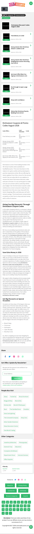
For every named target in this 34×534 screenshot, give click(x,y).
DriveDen (26, 409)
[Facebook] (5, 356)
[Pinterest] (14, 356)
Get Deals (30, 34)
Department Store (9, 455)
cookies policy (6, 385)
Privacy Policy (22, 485)
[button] (4, 9)
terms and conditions (16, 385)
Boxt (5, 409)
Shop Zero (24, 418)
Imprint (25, 496)
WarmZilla (18, 401)
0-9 (3, 502)
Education (18, 447)
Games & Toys (8, 447)
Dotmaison (6, 18)
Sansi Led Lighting (9, 413)
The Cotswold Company (11, 418)
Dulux (5, 396)
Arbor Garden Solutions (11, 422)
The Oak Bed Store (15, 409)
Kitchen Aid (7, 405)
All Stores (23, 491)
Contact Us (11, 491)
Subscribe (17, 378)
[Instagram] (18, 356)
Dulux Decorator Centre (11, 426)
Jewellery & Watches (10, 442)
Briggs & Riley (8, 401)
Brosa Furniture (23, 396)
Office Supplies (8, 459)
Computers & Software (10, 451)
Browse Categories (11, 496)
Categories (10, 15)
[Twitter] (9, 356)
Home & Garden (20, 15)
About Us (10, 485)
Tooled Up (13, 396)
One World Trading (9, 430)
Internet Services (23, 455)
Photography (23, 442)
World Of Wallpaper (19, 405)
